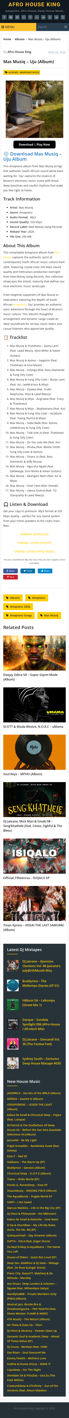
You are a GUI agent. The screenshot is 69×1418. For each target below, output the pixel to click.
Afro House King (34, 4)
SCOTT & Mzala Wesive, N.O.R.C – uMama (33, 726)
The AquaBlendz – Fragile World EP (29, 1196)
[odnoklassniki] (63, 17)
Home (7, 39)
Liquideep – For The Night (24, 1370)
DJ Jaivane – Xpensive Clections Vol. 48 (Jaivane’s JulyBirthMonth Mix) (41, 966)
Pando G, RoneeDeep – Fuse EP (27, 1185)
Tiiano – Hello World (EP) (23, 1179)
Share (11, 571)
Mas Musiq (51, 615)
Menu (9, 27)
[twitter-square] (17, 17)
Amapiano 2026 (20, 606)
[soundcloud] (43, 17)
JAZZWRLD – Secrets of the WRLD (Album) (34, 1093)
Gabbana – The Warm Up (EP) (26, 1162)
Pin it (12, 577)
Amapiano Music (30, 72)
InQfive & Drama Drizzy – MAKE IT (29, 1364)
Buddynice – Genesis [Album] (26, 1167)
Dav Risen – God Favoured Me (26, 1352)
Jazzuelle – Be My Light (22, 1140)
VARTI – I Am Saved (19, 1202)
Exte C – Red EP (17, 1156)
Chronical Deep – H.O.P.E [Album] (29, 1173)
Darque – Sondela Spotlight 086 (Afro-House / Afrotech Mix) (41, 1024)
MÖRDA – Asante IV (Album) (25, 1099)
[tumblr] (50, 17)
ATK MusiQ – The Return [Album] (28, 1319)
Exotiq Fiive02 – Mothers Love (26, 1358)
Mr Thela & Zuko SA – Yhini (24, 1325)
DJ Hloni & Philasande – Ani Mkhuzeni (31, 1213)
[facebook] (4, 17)
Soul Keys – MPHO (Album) (22, 774)
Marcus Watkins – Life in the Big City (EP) (33, 1208)
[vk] (56, 17)
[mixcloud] (36, 17)
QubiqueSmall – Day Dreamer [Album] (32, 1235)
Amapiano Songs (21, 615)
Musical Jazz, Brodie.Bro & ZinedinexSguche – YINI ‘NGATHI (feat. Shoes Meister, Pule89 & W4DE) (31, 1308)
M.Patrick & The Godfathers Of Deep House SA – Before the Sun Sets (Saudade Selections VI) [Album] (34, 1129)
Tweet (29, 571)
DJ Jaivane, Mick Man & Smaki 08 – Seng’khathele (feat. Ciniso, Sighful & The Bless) (32, 826)
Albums (20, 39)
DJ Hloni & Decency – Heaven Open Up (32, 1330)
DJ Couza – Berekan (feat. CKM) (27, 1347)
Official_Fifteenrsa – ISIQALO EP (26, 878)
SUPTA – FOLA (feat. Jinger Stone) (28, 1241)
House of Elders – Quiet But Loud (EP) (31, 1257)
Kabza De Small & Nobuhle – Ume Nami (32, 1219)
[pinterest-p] (30, 17)
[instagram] (23, 17)
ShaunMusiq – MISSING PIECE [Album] (32, 1190)
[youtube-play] (10, 17)
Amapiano (19, 304)
